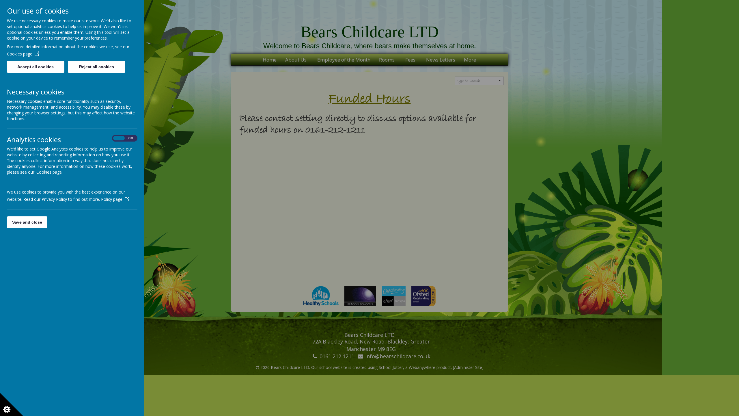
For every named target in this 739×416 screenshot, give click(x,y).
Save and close (27, 222)
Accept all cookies (35, 66)
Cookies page (19, 54)
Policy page (111, 199)
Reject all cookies (96, 66)
